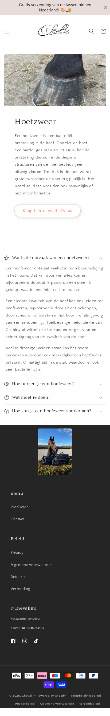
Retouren (19, 577)
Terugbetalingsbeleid (86, 695)
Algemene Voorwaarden (32, 565)
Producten (20, 507)
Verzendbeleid (89, 703)
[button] (7, 31)
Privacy (17, 553)
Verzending (20, 589)
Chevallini (29, 695)
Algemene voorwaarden (57, 703)
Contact (17, 519)
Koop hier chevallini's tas (47, 211)
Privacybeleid (25, 703)
